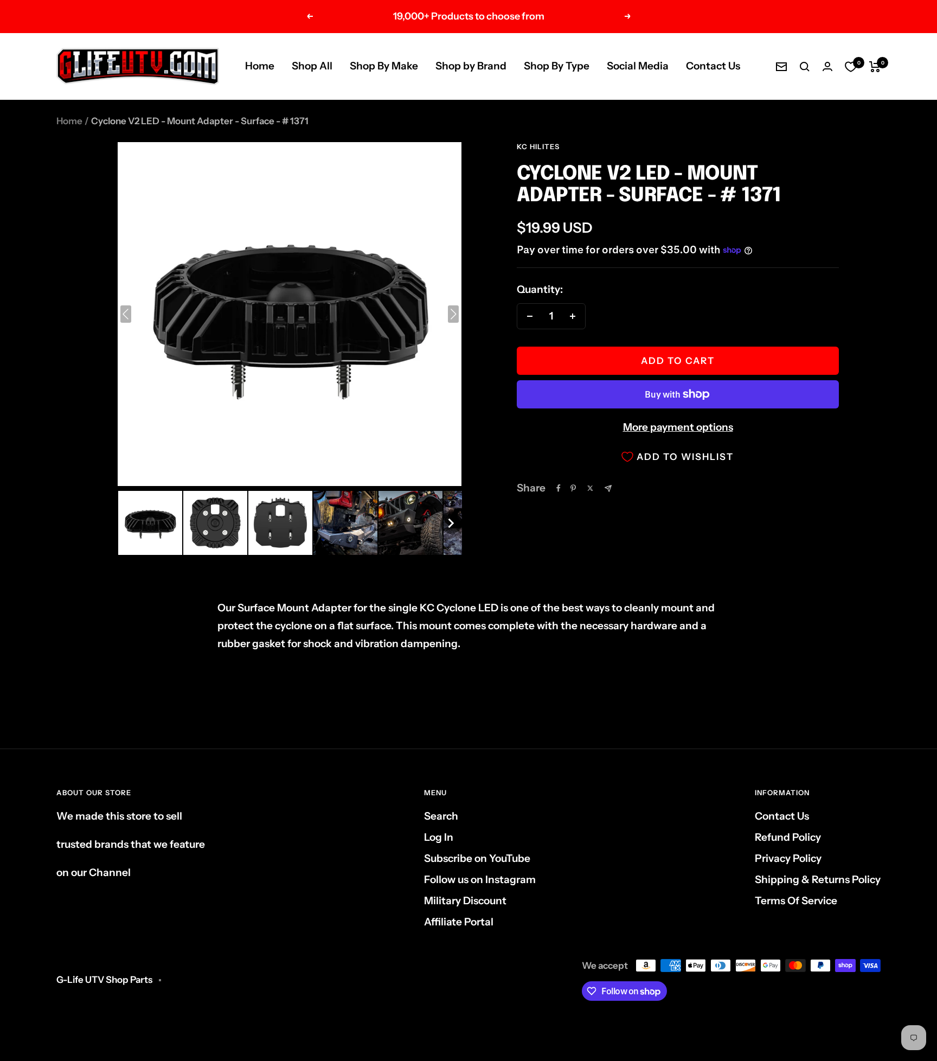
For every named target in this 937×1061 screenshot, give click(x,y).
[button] (150, 522)
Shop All (312, 66)
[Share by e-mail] (608, 488)
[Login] (827, 66)
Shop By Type (556, 66)
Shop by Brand (470, 66)
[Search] (805, 67)
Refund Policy (788, 837)
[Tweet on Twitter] (590, 488)
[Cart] (875, 66)
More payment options (678, 427)
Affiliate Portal (458, 922)
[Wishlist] (850, 66)
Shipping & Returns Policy (818, 879)
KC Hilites (538, 146)
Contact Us (713, 66)
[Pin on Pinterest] (573, 488)
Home (259, 66)
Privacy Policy (788, 858)
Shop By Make (384, 66)
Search (441, 816)
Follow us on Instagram (480, 879)
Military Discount (465, 900)
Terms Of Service (796, 900)
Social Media (638, 66)
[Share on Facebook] (558, 488)
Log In (438, 837)
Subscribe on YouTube (477, 858)
